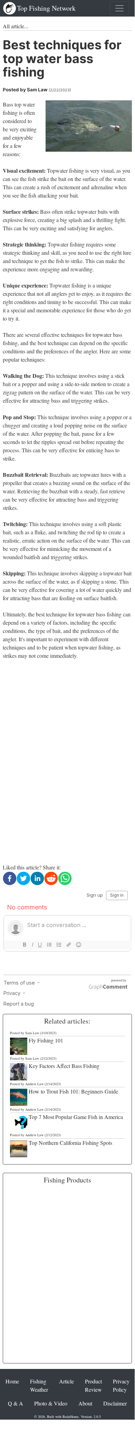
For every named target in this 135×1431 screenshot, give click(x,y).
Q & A (15, 1403)
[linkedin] (37, 878)
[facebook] (10, 878)
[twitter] (23, 878)
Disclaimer (115, 1403)
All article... (15, 26)
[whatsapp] (65, 878)
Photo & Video (50, 1403)
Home (12, 1381)
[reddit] (51, 878)
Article (66, 1381)
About (85, 1403)
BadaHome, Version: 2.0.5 (81, 1416)
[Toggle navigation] (119, 8)
